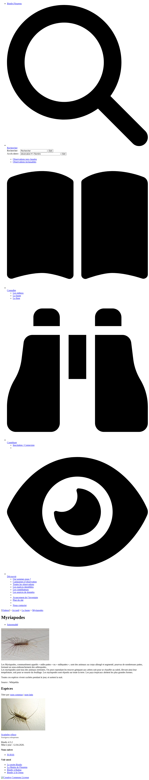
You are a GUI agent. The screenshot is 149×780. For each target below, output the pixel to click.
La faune (17, 295)
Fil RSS (10, 754)
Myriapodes (37, 610)
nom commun (16, 694)
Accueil (15, 610)
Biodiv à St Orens (15, 772)
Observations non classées (25, 159)
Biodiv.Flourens (14, 3)
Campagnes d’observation (25, 581)
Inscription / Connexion (23, 445)
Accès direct (13, 153)
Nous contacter (20, 605)
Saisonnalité (12, 624)
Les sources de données (23, 592)
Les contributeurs (21, 589)
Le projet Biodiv (14, 764)
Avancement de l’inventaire (25, 597)
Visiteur (5, 610)
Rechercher (13, 150)
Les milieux (18, 293)
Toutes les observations (23, 584)
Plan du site (18, 600)
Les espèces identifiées (23, 587)
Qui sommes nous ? (22, 579)
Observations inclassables (24, 162)
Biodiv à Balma (14, 770)
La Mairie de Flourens (17, 767)
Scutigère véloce (8, 734)
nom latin (28, 694)
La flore (16, 298)
